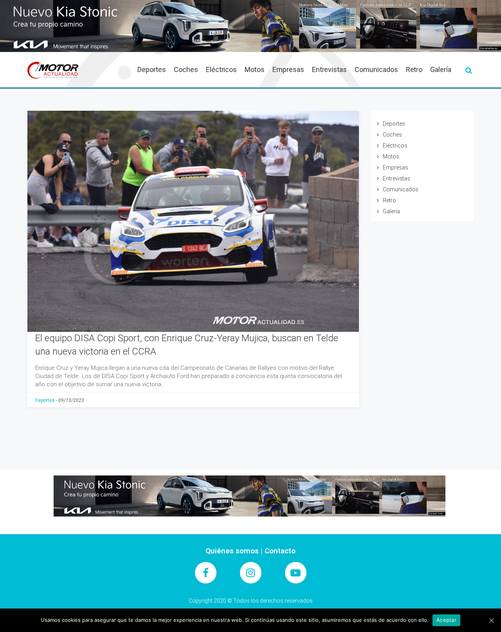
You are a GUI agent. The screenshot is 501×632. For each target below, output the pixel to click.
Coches (186, 69)
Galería (440, 69)
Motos (255, 69)
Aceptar (446, 620)
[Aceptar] (491, 620)
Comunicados (376, 69)
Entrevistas (329, 69)
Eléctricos (221, 69)
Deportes (151, 69)
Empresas (288, 69)
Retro (414, 69)
